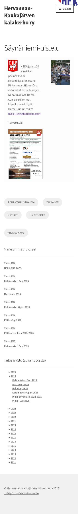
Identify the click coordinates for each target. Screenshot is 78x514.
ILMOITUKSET (37, 215)
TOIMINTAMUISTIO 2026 (21, 202)
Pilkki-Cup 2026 (12, 320)
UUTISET (13, 215)
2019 (13, 429)
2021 (13, 421)
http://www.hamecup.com (24, 113)
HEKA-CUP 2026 (12, 268)
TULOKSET (52, 202)
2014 (13, 449)
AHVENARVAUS (16, 232)
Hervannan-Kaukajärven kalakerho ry (19, 15)
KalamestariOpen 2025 (25, 392)
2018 (13, 433)
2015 (13, 445)
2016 (13, 441)
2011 (13, 462)
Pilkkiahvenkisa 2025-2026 (19, 333)
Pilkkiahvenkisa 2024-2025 (27, 396)
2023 (13, 412)
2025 (13, 341)
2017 (13, 437)
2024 (13, 408)
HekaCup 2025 (20, 388)
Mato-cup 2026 (12, 294)
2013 (13, 454)
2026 (13, 263)
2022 (13, 416)
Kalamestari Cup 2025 (16, 346)
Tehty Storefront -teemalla (21, 493)
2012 (13, 458)
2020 (13, 425)
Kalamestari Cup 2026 (16, 281)
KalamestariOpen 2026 (17, 307)
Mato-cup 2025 (20, 384)
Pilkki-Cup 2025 (20, 400)
